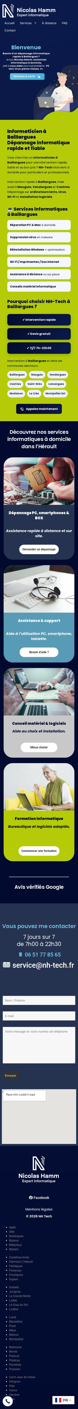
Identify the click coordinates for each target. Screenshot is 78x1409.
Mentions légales (39, 1209)
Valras (13, 1390)
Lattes (13, 1300)
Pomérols (15, 1364)
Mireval (14, 1334)
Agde (12, 1227)
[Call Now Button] (8, 1401)
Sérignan (14, 1381)
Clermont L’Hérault (21, 1261)
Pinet (12, 1326)
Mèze (12, 1330)
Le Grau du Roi (18, 1305)
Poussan (14, 1369)
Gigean (13, 1279)
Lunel (12, 1317)
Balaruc (14, 1240)
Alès (12, 1231)
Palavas (14, 1356)
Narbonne (15, 1347)
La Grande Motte (19, 1296)
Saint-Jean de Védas (22, 1377)
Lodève (13, 1309)
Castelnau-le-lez (19, 1257)
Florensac (15, 1270)
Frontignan (16, 1275)
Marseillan (15, 1321)
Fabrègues (15, 1266)
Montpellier (16, 1339)
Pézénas (14, 1360)
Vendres (14, 1394)
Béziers (13, 1249)
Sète (12, 1386)
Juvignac (15, 1291)
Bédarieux (15, 1245)
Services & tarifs (24, 76)
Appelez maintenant (42, 409)
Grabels (14, 1287)
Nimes (13, 1351)
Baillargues (16, 1236)
